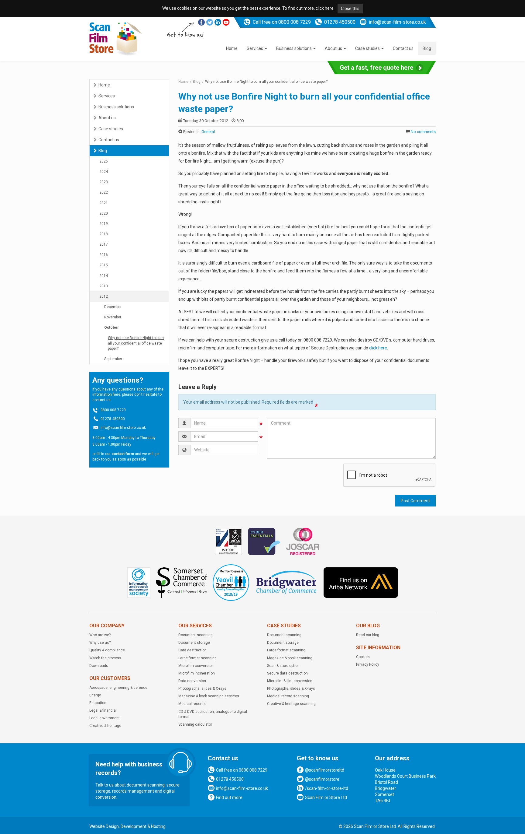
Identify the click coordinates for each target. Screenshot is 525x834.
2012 (103, 296)
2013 (103, 286)
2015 (103, 265)
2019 (103, 224)
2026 (103, 161)
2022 (103, 192)
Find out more (229, 797)
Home (232, 48)
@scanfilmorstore (322, 779)
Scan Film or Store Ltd (326, 797)
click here (325, 8)
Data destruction (192, 650)
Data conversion (192, 681)
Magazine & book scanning (289, 658)
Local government (104, 718)
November (112, 317)
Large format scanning (197, 658)
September (113, 359)
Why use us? (100, 642)
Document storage (194, 642)
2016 (103, 255)
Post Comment (415, 500)
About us (334, 48)
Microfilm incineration (196, 673)
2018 (103, 234)
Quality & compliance (107, 650)
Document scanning (195, 635)
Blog (427, 48)
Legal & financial (103, 710)
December (113, 307)
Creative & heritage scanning (291, 704)
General (208, 131)
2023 (103, 182)
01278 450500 (339, 22)
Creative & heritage (105, 726)
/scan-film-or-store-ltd (326, 788)
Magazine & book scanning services (208, 696)
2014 (103, 276)
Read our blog (367, 635)
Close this (350, 8)
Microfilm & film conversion (289, 681)
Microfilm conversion (196, 666)
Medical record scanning (288, 696)
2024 (103, 172)
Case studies (368, 48)
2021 (103, 203)
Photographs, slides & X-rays (202, 688)
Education (97, 703)
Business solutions (294, 48)
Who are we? (100, 635)
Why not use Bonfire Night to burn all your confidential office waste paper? (136, 343)
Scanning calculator (195, 724)
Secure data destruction (287, 673)
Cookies (363, 657)
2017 (103, 244)
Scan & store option (283, 666)
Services (255, 48)
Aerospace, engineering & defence (118, 687)
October (111, 327)
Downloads (98, 666)
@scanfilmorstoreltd (324, 770)
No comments (423, 131)
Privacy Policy (367, 664)
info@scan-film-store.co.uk (397, 22)
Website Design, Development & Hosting (127, 826)
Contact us (403, 48)
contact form (123, 454)
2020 (103, 213)
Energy (95, 695)
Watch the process (105, 658)
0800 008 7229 (294, 22)
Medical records (192, 704)
